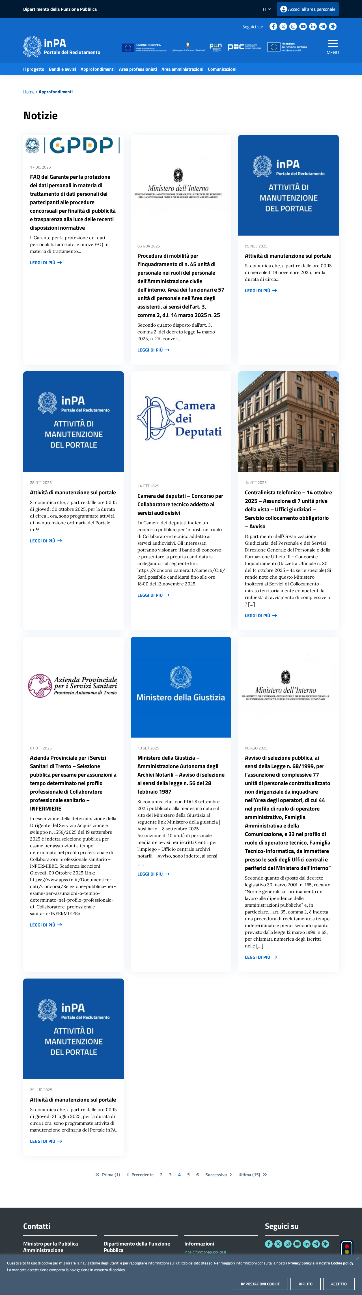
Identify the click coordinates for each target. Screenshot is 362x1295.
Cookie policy (342, 1263)
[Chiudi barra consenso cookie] (357, 1258)
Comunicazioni (222, 69)
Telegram (323, 26)
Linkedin (313, 26)
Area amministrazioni (182, 69)
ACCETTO (339, 1284)
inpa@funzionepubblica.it (205, 1252)
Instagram (293, 26)
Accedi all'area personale (311, 9)
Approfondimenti (98, 69)
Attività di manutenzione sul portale (288, 255)
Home (29, 91)
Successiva (216, 1174)
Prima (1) (111, 1174)
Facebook (273, 26)
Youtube (303, 26)
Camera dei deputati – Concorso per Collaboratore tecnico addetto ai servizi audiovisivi (180, 504)
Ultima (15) (249, 1174)
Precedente (143, 1174)
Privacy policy (300, 1263)
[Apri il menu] (333, 43)
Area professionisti (138, 69)
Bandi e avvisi (62, 69)
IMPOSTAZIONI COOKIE (260, 1284)
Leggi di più (42, 262)
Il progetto (33, 69)
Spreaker (333, 26)
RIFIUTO (306, 1284)
